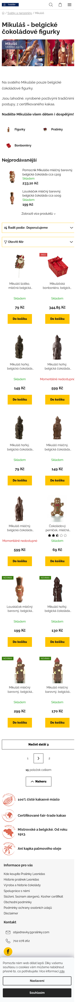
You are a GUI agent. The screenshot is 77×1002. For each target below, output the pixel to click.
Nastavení (37, 981)
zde (61, 971)
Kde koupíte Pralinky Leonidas (24, 874)
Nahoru (40, 781)
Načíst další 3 (38, 744)
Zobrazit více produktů (37, 213)
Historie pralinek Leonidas (21, 879)
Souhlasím (37, 993)
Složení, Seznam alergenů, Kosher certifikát (33, 896)
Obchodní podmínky (18, 902)
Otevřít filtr (16, 242)
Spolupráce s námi (17, 891)
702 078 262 (21, 941)
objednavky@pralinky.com (31, 932)
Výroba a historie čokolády (22, 885)
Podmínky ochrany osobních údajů (28, 908)
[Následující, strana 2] (38, 758)
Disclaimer (11, 913)
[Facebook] (8, 951)
